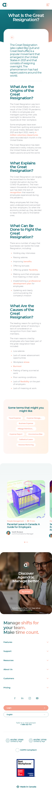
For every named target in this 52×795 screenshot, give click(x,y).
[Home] (7, 4)
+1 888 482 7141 (26, 724)
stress (26, 362)
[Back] (12, 37)
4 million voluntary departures (24, 133)
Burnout (17, 366)
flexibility (33, 270)
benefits (28, 261)
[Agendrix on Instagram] (29, 698)
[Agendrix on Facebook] (14, 698)
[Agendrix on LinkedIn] (22, 698)
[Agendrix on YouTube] (37, 698)
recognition (15, 192)
